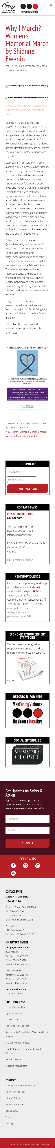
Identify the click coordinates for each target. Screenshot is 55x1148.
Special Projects (13, 1019)
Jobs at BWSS (12, 1110)
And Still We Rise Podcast (18, 1042)
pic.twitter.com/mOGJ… (19, 616)
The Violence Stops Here (17, 1025)
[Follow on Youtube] (13, 873)
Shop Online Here (14, 993)
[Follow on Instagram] (37, 865)
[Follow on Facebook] (13, 865)
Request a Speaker (15, 1104)
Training (9, 1123)
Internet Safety (13, 1098)
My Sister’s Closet (14, 1013)
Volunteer (10, 1117)
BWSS (27, 1144)
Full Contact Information (20, 560)
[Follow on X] (25, 865)
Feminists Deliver (14, 1059)
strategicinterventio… (18, 612)
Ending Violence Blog (15, 1007)
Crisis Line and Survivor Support (21, 1085)
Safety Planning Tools (16, 1091)
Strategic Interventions (16, 1065)
